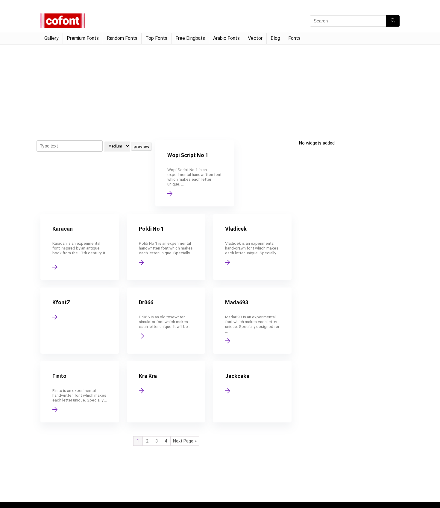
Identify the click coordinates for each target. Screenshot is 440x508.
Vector (255, 38)
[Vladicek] (252, 247)
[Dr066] (166, 321)
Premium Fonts (83, 38)
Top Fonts (156, 38)
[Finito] (79, 391)
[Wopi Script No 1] (194, 173)
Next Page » (185, 441)
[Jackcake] (252, 391)
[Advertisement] (220, 89)
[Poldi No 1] (166, 247)
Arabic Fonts (226, 38)
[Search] (393, 21)
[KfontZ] (79, 321)
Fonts (294, 38)
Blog (275, 38)
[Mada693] (252, 321)
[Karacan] (79, 247)
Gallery (51, 38)
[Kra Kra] (166, 391)
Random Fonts (122, 38)
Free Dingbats (190, 38)
